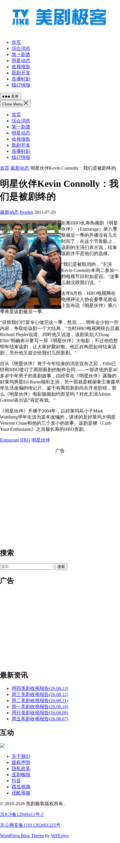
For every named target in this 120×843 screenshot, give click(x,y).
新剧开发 (21, 145)
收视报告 (21, 139)
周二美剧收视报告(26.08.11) (40, 700)
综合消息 (21, 120)
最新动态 (19, 168)
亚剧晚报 (21, 774)
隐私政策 (21, 768)
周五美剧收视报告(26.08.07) (40, 718)
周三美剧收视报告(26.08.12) (40, 694)
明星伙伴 (40, 439)
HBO (25, 439)
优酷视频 (21, 792)
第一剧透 (21, 126)
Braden (26, 212)
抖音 (16, 780)
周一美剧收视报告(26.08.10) (40, 706)
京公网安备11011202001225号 (30, 825)
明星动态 (21, 132)
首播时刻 (21, 151)
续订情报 (21, 157)
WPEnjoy (60, 835)
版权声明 (21, 762)
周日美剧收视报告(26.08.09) (40, 712)
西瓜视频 (21, 786)
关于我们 (21, 756)
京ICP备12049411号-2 (22, 814)
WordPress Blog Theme (22, 835)
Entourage (9, 439)
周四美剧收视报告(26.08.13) (40, 688)
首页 (16, 114)
